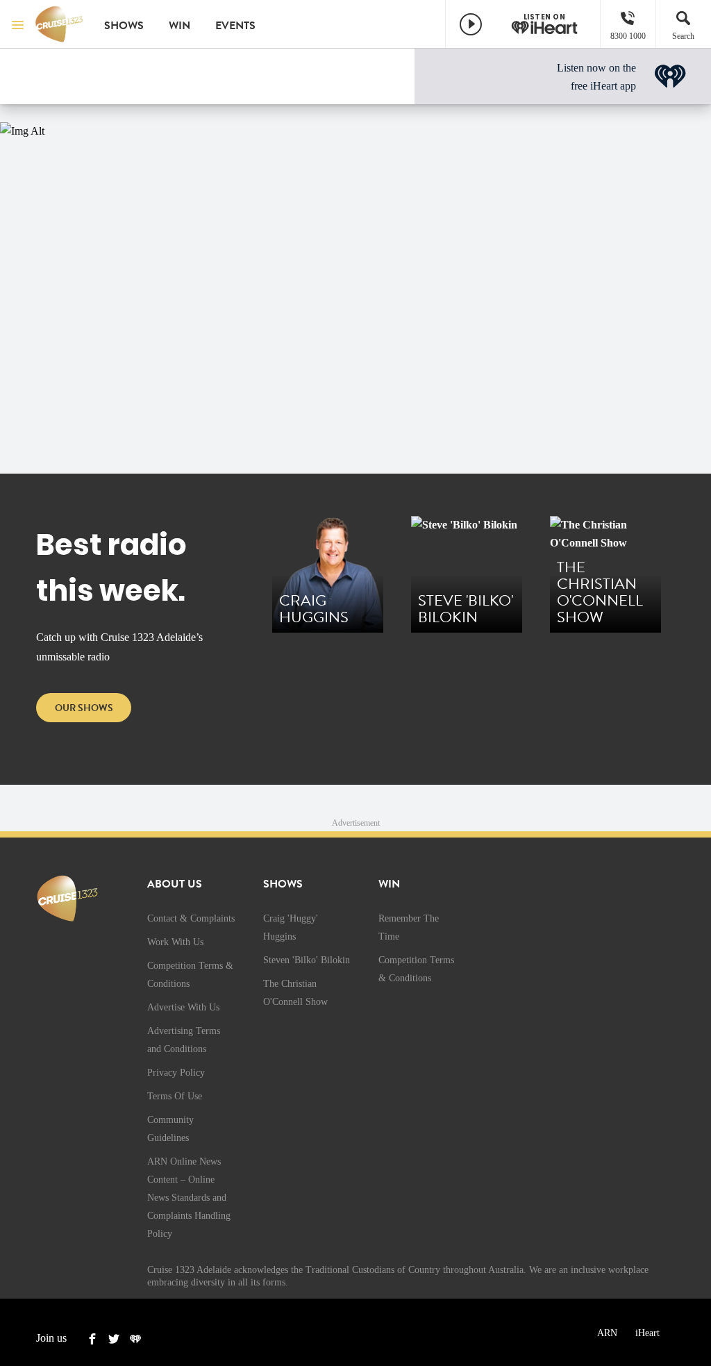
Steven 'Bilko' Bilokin (306, 960)
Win (179, 25)
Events (235, 25)
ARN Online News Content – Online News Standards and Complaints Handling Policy (189, 1197)
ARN (607, 1333)
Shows (124, 25)
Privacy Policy (176, 1072)
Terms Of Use (174, 1096)
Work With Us (175, 942)
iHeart (647, 1333)
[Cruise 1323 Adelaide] (59, 24)
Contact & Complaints (191, 918)
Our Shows (84, 708)
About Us (174, 884)
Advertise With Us (183, 1007)
